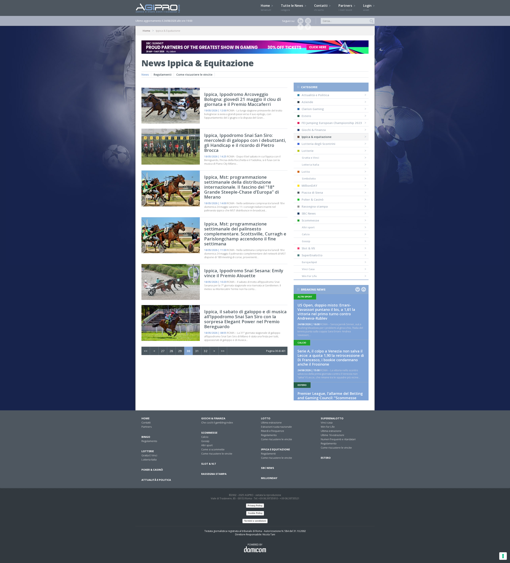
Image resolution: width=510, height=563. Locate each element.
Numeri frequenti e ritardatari (338, 439)
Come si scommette (213, 449)
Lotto (306, 172)
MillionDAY (309, 185)
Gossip (306, 241)
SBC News (309, 213)
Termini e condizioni (255, 520)
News (145, 74)
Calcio (306, 234)
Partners (345, 7)
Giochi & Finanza (314, 130)
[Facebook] (299, 27)
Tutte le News (292, 7)
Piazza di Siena (312, 192)
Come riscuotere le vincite (194, 74)
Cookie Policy (255, 513)
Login (367, 7)
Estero (306, 116)
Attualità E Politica (156, 480)
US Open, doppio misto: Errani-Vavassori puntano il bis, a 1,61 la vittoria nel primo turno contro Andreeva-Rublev (326, 312)
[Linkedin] (299, 21)
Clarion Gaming (313, 109)
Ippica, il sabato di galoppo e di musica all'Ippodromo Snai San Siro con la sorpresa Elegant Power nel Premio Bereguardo (245, 318)
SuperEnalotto (312, 255)
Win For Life (309, 276)
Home (266, 7)
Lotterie (308, 151)
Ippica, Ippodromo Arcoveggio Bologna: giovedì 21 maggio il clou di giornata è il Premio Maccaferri (242, 99)
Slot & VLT (208, 463)
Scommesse (310, 220)
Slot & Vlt (308, 248)
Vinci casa (326, 422)
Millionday (269, 478)
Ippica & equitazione (317, 137)
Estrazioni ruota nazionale (276, 426)
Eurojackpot (309, 262)
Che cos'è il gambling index (217, 422)
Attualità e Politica (315, 95)
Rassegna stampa (315, 206)
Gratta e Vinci (310, 157)
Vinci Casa (308, 269)
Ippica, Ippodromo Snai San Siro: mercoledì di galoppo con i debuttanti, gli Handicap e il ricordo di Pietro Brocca (245, 142)
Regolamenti (163, 74)
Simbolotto (309, 178)
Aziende (307, 102)
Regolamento (149, 441)
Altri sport (308, 227)
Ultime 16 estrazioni (332, 435)
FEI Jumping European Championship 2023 (332, 123)
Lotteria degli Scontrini (318, 144)
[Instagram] (307, 21)
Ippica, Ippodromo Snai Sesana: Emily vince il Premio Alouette (243, 272)
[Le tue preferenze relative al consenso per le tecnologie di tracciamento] (503, 556)
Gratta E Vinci (149, 455)
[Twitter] (307, 27)
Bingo (145, 437)
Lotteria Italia (310, 164)
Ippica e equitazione (275, 449)
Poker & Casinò (313, 199)
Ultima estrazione (271, 422)
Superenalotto (332, 418)
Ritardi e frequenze (272, 431)
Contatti (321, 7)
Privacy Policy (255, 505)
